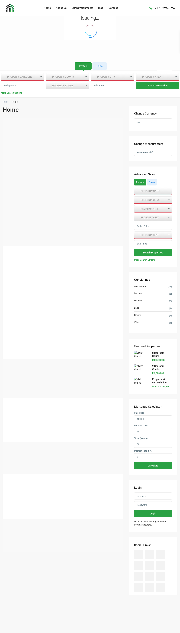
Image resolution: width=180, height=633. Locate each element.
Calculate (153, 465)
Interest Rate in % (143, 451)
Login (153, 513)
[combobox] (22, 76)
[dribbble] (138, 565)
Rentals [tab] (83, 66)
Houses (138, 300)
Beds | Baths (10, 85)
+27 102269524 (164, 8)
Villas (137, 322)
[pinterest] (149, 576)
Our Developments (82, 7)
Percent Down (141, 425)
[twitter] (160, 554)
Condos (138, 293)
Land (136, 307)
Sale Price (99, 85)
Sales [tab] (99, 66)
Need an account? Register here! (150, 521)
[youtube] (160, 576)
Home (47, 7)
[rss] (149, 554)
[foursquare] (160, 587)
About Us (61, 7)
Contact (113, 7)
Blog (101, 7)
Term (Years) (141, 438)
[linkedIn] (160, 565)
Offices (137, 315)
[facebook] (138, 554)
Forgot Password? (143, 524)
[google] (149, 565)
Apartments (140, 286)
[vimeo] (138, 587)
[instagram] (149, 587)
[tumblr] (138, 576)
